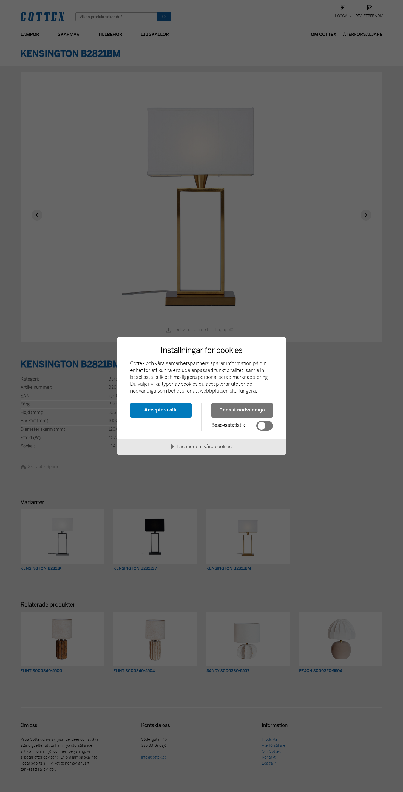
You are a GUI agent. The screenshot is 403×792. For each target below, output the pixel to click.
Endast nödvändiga (242, 410)
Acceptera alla (161, 410)
